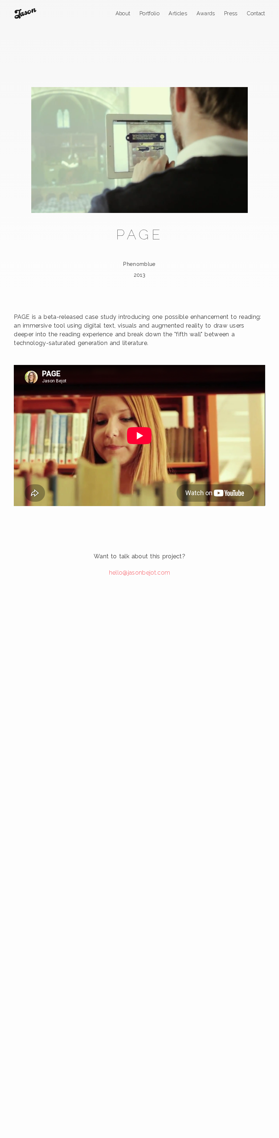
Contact (256, 13)
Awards (206, 13)
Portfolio (149, 13)
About (123, 13)
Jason (25, 13)
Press (231, 13)
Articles (178, 13)
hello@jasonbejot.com (139, 572)
